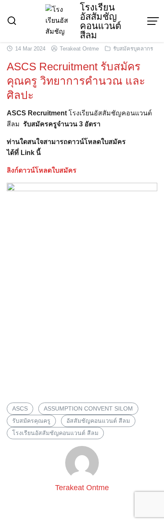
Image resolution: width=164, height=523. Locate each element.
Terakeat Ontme (79, 48)
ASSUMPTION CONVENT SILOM (88, 408)
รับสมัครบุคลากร (133, 48)
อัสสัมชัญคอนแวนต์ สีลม (98, 420)
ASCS (20, 408)
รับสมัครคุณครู (31, 420)
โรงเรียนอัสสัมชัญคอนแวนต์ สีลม (100, 21)
